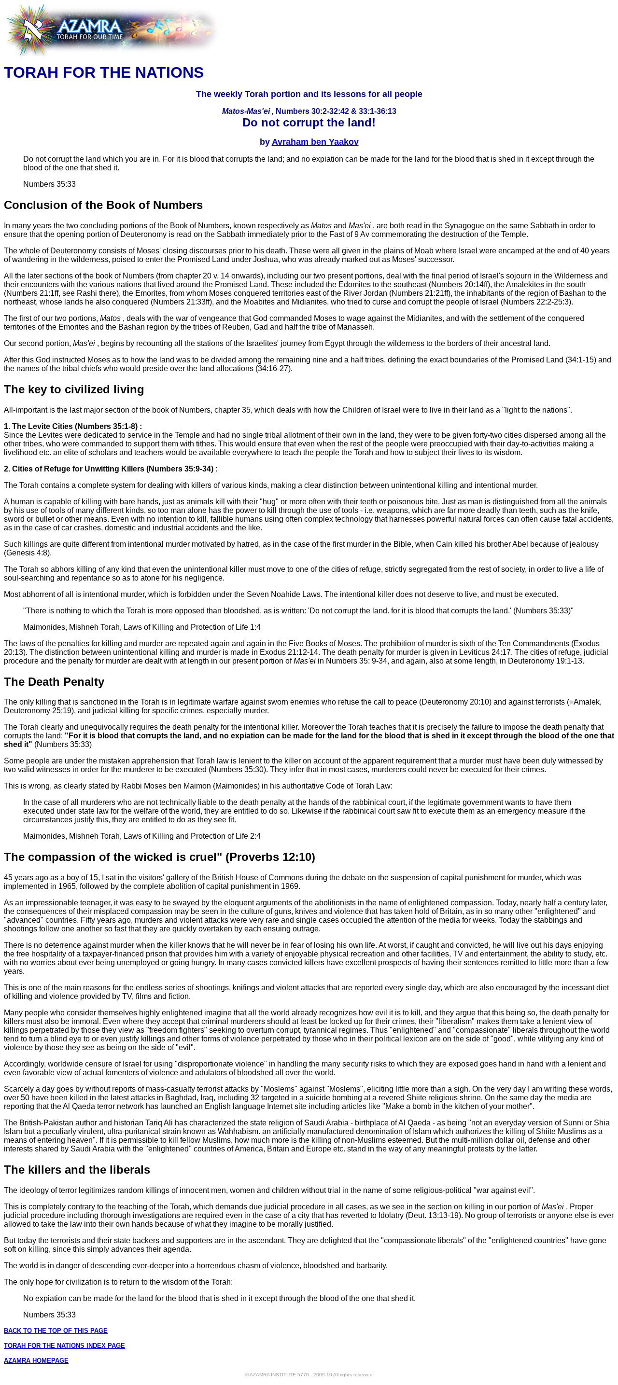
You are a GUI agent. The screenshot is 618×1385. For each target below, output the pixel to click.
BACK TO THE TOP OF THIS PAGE (56, 1330)
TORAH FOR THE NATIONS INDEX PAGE (64, 1345)
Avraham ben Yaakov (315, 142)
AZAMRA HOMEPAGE (36, 1360)
